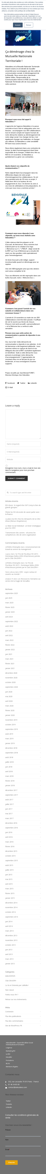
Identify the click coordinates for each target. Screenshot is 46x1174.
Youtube (9, 1104)
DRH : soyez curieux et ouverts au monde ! (21, 573)
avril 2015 (9, 884)
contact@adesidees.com (17, 1087)
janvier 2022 (10, 649)
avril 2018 (9, 771)
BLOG (8, 1064)
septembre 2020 (11, 687)
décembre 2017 (11, 790)
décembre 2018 (11, 748)
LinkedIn (33, 383)
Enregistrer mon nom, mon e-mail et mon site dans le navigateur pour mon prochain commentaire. (22, 470)
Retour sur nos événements (16, 999)
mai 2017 (8, 814)
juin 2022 (8, 631)
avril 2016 (9, 837)
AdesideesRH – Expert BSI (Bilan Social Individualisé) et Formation (19, 1044)
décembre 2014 (11, 903)
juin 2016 (8, 832)
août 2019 (9, 734)
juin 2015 (8, 875)
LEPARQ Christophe (12, 547)
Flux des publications (13, 1016)
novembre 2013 (11, 940)
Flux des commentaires (14, 1021)
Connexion (9, 1012)
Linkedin (9, 1107)
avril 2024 (9, 617)
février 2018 (9, 781)
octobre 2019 (10, 725)
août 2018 (9, 757)
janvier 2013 (10, 964)
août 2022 (9, 626)
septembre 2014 (11, 917)
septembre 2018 (11, 753)
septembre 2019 (11, 729)
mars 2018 (9, 776)
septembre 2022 (11, 621)
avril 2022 (9, 635)
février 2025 (9, 607)
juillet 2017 (9, 804)
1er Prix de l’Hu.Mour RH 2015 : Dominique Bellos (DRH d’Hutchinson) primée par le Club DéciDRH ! (22, 556)
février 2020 (9, 710)
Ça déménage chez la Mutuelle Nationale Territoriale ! (19, 56)
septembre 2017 (11, 795)
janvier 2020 (10, 715)
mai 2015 (8, 879)
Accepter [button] (18, 25)
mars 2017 (9, 818)
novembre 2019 (11, 720)
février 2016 (9, 846)
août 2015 (9, 865)
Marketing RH (10, 1051)
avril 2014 (9, 926)
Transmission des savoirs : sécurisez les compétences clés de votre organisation (20, 534)
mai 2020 (8, 696)
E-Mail (10, 387)
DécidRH (9, 1057)
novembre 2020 (11, 678)
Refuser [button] (28, 25)
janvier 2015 (10, 898)
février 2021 (9, 663)
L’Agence (9, 1048)
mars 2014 (9, 931)
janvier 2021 (10, 668)
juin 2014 (8, 921)
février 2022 (9, 645)
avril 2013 (9, 954)
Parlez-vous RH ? (11, 995)
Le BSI (8, 1054)
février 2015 (9, 893)
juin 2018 (8, 767)
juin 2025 (8, 598)
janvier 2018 (10, 785)
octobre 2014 (10, 912)
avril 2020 (9, 701)
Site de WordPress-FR (13, 1026)
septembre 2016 (11, 828)
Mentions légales (12, 1067)
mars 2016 (9, 842)
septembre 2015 (11, 860)
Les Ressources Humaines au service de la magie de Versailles (22, 580)
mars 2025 (9, 603)
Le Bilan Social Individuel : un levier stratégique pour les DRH (23, 527)
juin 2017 (8, 809)
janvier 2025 (10, 612)
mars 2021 (9, 659)
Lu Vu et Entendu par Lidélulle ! (17, 985)
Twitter (22, 383)
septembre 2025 (11, 593)
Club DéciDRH (10, 981)
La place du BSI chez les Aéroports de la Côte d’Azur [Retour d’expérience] (22, 520)
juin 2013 (8, 950)
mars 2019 (9, 739)
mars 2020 (9, 706)
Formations (10, 1060)
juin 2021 (8, 654)
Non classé (9, 990)
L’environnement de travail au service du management (22, 548)
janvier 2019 (10, 743)
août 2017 (9, 800)
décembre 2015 (11, 851)
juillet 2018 (9, 762)
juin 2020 (8, 692)
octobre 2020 (10, 682)
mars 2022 (9, 640)
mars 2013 (9, 959)
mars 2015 (9, 889)
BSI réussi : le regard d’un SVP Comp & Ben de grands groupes (23, 506)
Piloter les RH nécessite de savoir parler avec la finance (22, 513)
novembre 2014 (11, 907)
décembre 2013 (11, 935)
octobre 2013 (10, 945)
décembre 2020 (11, 673)
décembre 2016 (11, 823)
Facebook (11, 383)
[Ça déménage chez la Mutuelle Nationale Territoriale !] (23, 36)
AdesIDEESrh (10, 976)
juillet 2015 (9, 870)
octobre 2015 (10, 856)
